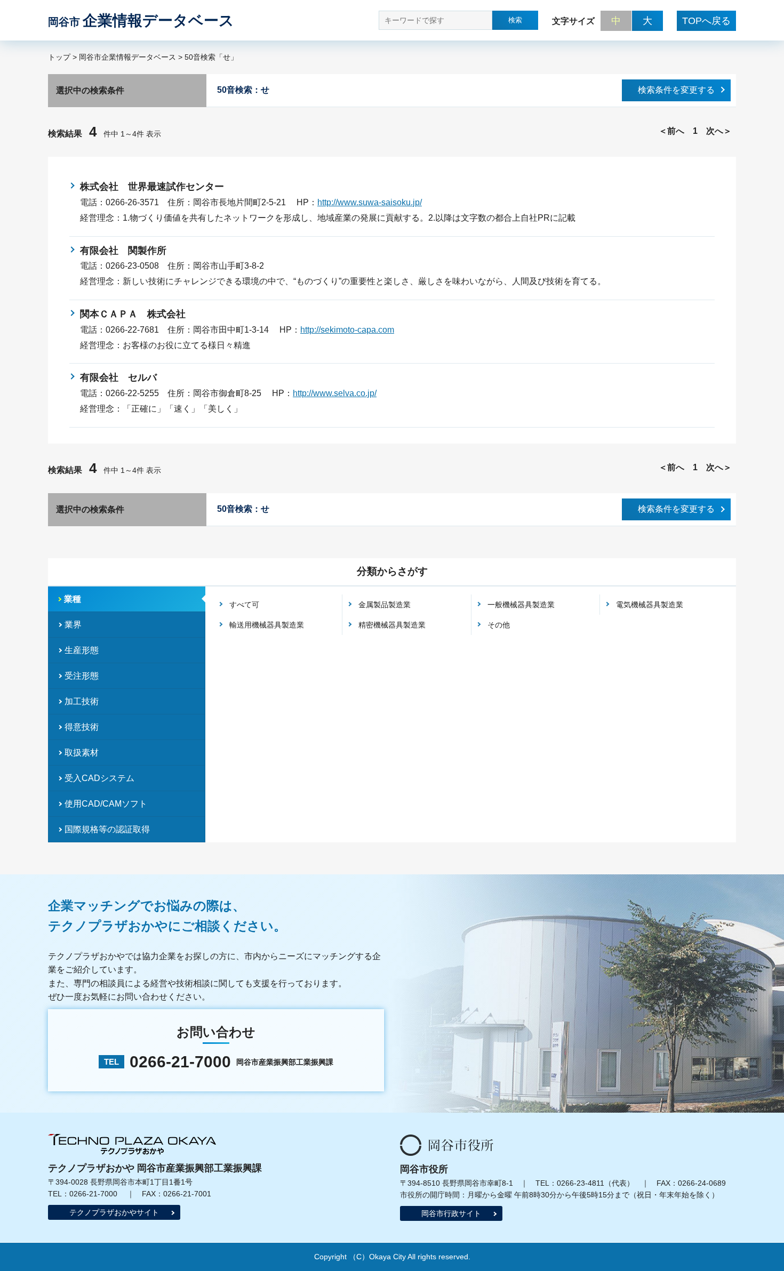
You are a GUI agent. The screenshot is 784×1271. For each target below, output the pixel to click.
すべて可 (244, 604)
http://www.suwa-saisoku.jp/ (369, 202)
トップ (59, 57)
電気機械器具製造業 (649, 604)
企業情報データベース (141, 20)
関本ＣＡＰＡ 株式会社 (133, 314)
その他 (498, 625)
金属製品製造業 (384, 604)
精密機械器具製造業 (392, 625)
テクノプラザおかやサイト (114, 1212)
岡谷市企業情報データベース (127, 57)
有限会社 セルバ (118, 377)
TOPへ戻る (706, 20)
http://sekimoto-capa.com (347, 329)
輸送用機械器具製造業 (266, 625)
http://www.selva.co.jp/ (335, 393)
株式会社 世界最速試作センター (152, 186)
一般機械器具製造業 (521, 604)
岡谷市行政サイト (451, 1213)
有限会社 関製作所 (123, 250)
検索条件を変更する (676, 89)
